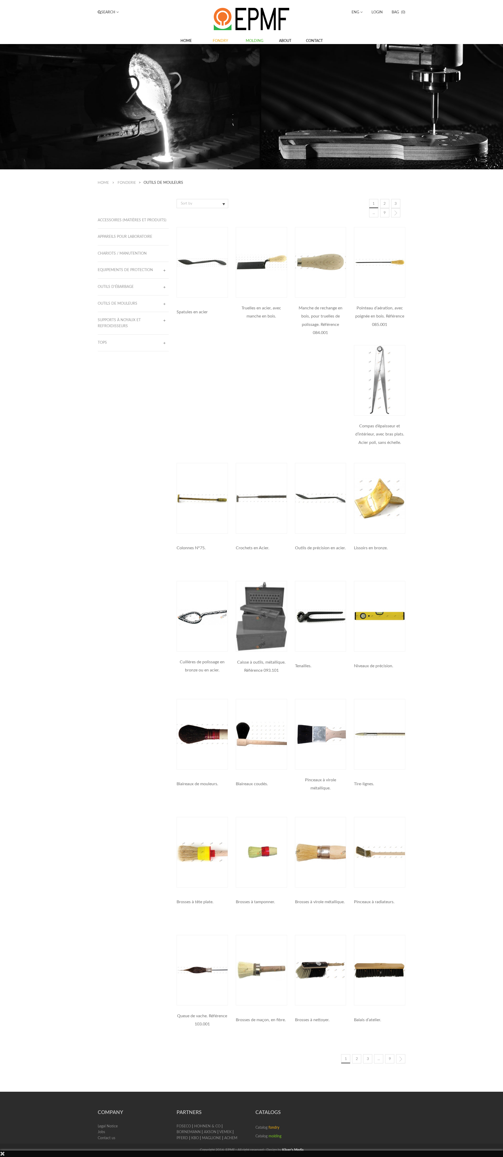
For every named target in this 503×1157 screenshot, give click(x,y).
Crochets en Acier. (252, 548)
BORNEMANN (189, 1132)
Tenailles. (303, 666)
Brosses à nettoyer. (312, 1020)
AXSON (210, 1132)
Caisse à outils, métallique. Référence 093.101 (261, 666)
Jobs (101, 1132)
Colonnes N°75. (191, 548)
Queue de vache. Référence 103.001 (202, 1020)
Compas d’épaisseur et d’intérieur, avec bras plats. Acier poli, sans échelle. (379, 434)
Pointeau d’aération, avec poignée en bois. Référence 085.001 (379, 316)
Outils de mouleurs (117, 303)
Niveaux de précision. (373, 666)
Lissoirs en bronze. (371, 548)
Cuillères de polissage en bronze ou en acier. (202, 666)
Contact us (106, 1138)
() (398, 12)
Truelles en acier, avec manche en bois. (261, 312)
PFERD (182, 1138)
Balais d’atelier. (367, 1020)
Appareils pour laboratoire (125, 237)
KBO (195, 1138)
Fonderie (127, 183)
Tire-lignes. (364, 784)
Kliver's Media (292, 1150)
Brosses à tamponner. (255, 902)
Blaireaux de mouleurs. (197, 784)
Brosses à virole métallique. (320, 902)
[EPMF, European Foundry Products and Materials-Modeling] (251, 18)
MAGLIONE (211, 1138)
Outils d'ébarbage (116, 287)
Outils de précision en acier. (320, 548)
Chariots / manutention (122, 253)
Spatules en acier (192, 312)
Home (103, 183)
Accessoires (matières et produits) (132, 220)
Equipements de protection (125, 270)
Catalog (267, 1127)
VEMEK (225, 1132)
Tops (102, 343)
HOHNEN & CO (207, 1126)
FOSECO (184, 1126)
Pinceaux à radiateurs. (374, 902)
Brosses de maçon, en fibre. (261, 1020)
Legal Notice (108, 1126)
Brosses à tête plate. (195, 902)
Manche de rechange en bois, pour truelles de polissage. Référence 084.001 (320, 320)
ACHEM (230, 1138)
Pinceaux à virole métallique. (320, 784)
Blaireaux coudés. (252, 784)
